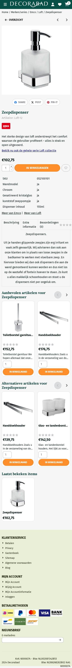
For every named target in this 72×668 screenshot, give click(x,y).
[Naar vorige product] (58, 20)
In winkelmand (18, 371)
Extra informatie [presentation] (29, 224)
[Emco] (6, 128)
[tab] (11, 224)
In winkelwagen (37, 168)
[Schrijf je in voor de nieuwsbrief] (60, 640)
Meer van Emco (11, 213)
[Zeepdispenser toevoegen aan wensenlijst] (66, 168)
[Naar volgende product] (66, 20)
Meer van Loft (32, 213)
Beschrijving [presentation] (11, 222)
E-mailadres (31, 635)
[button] (5, 4)
